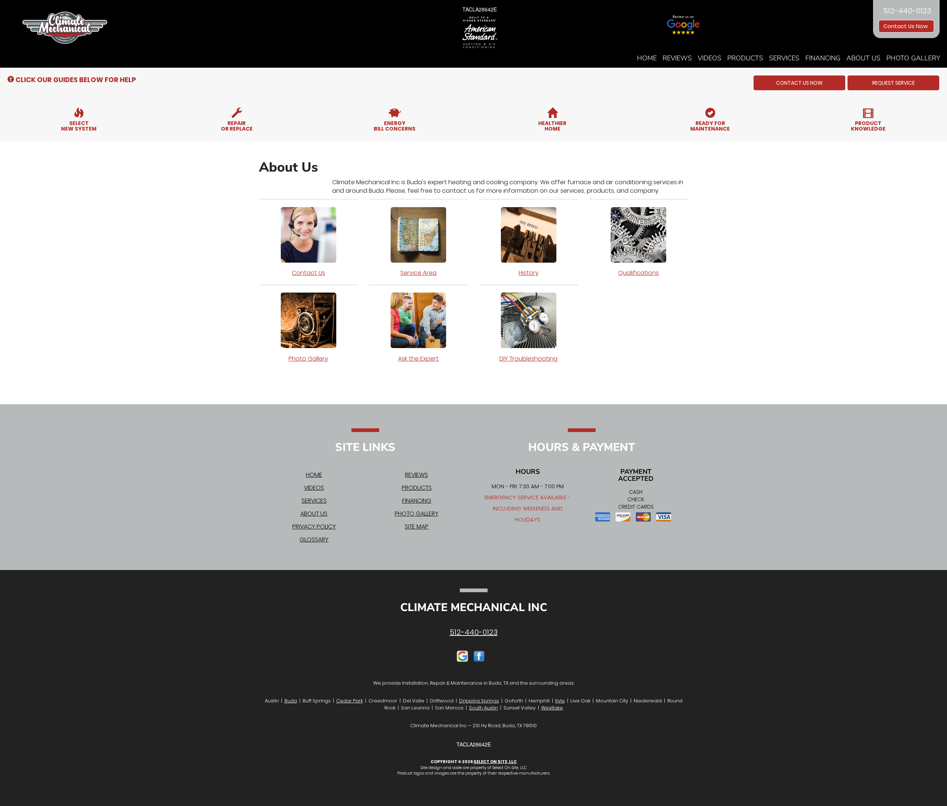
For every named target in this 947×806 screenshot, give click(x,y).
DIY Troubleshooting (528, 358)
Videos (709, 58)
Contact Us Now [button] (906, 26)
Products (745, 58)
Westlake (552, 707)
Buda (290, 700)
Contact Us (308, 273)
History (529, 273)
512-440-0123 (474, 632)
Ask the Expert (418, 358)
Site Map (416, 526)
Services (784, 58)
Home (647, 58)
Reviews (677, 58)
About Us (863, 58)
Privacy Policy (314, 526)
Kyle (560, 700)
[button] (799, 83)
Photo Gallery (913, 58)
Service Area (418, 273)
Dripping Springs (479, 700)
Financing (822, 58)
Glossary (314, 539)
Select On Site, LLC (495, 762)
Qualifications (638, 273)
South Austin (483, 707)
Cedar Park (349, 700)
